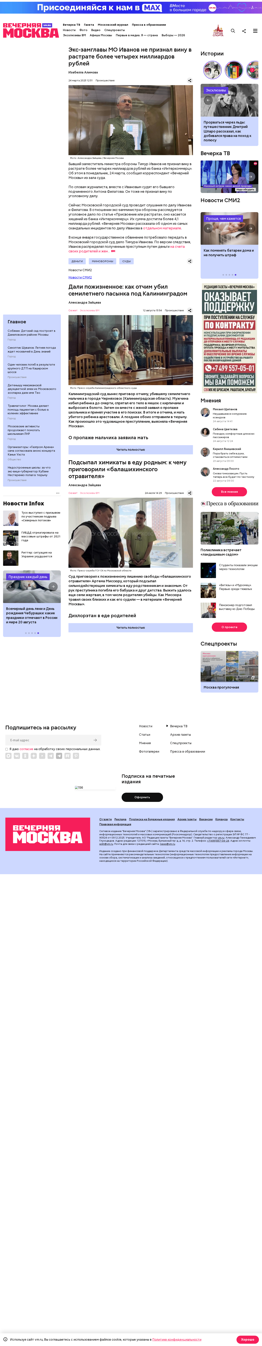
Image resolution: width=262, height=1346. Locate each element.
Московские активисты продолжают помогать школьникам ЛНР (24, 430)
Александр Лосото (226, 468)
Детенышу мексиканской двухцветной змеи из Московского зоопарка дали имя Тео (32, 389)
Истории (212, 53)
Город (12, 339)
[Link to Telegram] (51, 756)
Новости (69, 30)
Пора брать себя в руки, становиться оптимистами (230, 455)
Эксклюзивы (216, 90)
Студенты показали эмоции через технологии (238, 567)
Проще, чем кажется (223, 218)
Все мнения (229, 492)
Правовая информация (115, 824)
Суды (126, 261)
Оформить (142, 797)
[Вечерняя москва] (47, 834)
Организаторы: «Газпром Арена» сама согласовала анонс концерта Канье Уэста (31, 450)
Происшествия (17, 377)
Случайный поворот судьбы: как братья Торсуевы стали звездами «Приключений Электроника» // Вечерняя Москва (212, 70)
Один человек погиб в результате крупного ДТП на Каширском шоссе (31, 368)
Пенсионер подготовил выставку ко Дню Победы (237, 607)
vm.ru (221, 837)
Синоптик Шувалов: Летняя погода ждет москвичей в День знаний (32, 349)
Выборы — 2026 (173, 35)
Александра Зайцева (84, 303)
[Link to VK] (17, 756)
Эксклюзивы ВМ (74, 35)
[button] (10, 586)
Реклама (120, 819)
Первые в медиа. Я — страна (137, 35)
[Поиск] (233, 31)
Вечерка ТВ (71, 25)
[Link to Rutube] (67, 756)
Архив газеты (180, 734)
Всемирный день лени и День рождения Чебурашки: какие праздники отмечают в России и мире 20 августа (31, 615)
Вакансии (206, 819)
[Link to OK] (25, 756)
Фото (83, 30)
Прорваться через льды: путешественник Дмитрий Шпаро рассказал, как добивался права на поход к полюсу (229, 100)
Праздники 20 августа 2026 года (32, 586)
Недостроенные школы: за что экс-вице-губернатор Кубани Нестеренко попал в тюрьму (29, 471)
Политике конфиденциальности (176, 1340)
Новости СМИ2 (80, 277)
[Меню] (255, 31)
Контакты (237, 819)
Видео (96, 30)
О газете (105, 819)
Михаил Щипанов (225, 409)
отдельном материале (162, 228)
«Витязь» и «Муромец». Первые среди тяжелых (235, 587)
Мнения (211, 400)
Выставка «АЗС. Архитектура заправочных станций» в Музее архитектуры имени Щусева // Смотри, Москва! (234, 70)
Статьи (144, 734)
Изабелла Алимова (83, 72)
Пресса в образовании (149, 25)
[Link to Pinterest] (76, 756)
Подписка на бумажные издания (152, 819)
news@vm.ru (167, 844)
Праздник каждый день (27, 577)
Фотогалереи (149, 751)
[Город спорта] (218, 31)
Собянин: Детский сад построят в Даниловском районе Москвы (31, 333)
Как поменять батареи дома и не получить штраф (229, 228)
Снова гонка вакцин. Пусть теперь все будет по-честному (233, 475)
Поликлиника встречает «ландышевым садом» (221, 552)
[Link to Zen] (34, 756)
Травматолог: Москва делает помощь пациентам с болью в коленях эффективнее (28, 409)
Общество (14, 459)
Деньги (77, 261)
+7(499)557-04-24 (218, 840)
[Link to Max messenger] (8, 756)
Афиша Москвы (101, 35)
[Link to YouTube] (42, 756)
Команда (221, 819)
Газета (89, 25)
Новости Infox (23, 503)
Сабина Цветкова (225, 429)
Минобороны (102, 261)
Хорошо (247, 1340)
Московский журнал (113, 25)
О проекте (229, 627)
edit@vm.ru (106, 844)
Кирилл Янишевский (227, 449)
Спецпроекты (114, 30)
